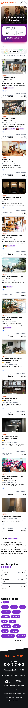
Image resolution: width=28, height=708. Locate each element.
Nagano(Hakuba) (8, 636)
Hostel (4, 75)
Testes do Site (10, 697)
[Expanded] (3, 47)
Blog (3, 675)
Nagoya (16, 626)
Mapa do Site (18, 697)
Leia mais (14, 56)
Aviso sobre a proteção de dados (14, 690)
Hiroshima (6, 612)
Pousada (17, 675)
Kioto (22, 607)
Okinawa (14, 631)
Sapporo (5, 616)
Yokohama (6, 626)
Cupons (19, 693)
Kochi (12, 621)
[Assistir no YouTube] (16, 664)
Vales (23, 693)
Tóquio (5, 607)
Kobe (4, 621)
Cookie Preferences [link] (14, 700)
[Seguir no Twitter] (8, 664)
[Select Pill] (21, 2)
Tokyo (5, 631)
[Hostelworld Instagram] (12, 664)
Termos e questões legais (9, 693)
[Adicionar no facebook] (5, 664)
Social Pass (23, 675)
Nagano (16, 612)
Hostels (7, 675)
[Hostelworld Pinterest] (19, 664)
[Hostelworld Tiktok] (23, 664)
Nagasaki (16, 616)
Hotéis (12, 675)
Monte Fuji (21, 636)
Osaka (14, 607)
